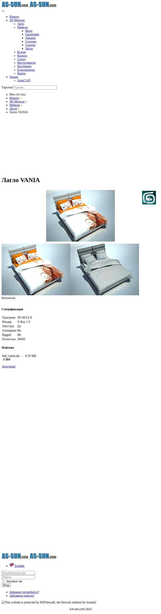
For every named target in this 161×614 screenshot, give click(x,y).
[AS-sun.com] (29, 6)
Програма (8, 317)
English (19, 566)
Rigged (6, 334)
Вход (6, 585)
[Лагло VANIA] (80, 215)
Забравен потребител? (24, 592)
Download (8, 366)
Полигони (9, 339)
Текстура (8, 326)
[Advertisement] (80, 144)
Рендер (7, 321)
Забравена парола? (21, 595)
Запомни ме (13, 581)
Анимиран (9, 330)
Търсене (7, 87)
